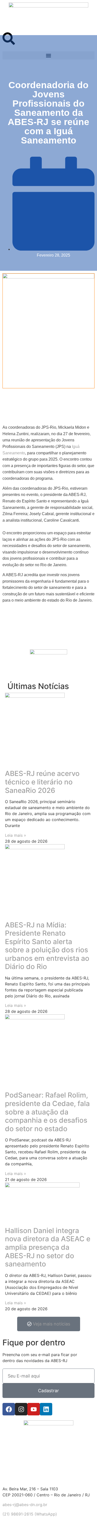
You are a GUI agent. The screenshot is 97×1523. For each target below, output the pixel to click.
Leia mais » (15, 835)
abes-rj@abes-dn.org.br (24, 1504)
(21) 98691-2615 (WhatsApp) (29, 1514)
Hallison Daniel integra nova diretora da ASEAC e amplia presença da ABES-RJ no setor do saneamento (47, 1247)
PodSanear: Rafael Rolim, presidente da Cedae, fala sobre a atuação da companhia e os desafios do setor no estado (47, 1112)
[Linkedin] (46, 1409)
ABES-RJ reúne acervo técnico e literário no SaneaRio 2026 (42, 781)
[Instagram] (21, 1409)
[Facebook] (8, 1409)
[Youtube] (33, 1409)
